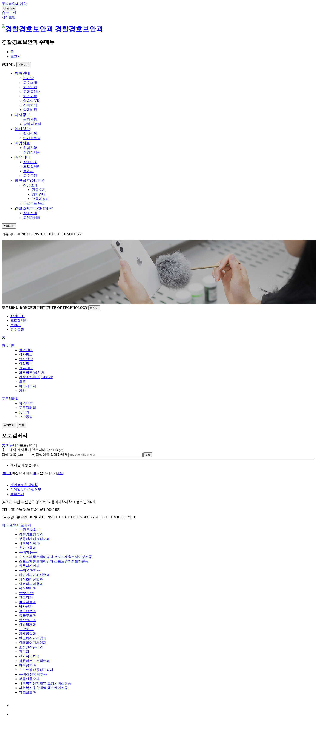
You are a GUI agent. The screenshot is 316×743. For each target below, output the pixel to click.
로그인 (15, 56)
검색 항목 (9, 454)
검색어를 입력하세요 (51, 454)
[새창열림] (14, 705)
